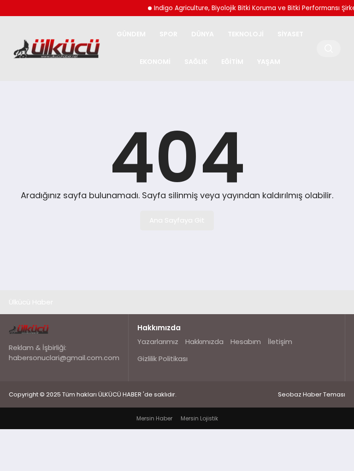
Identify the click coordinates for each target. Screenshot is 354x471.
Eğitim (232, 61)
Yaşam (268, 61)
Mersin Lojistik (199, 418)
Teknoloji (246, 34)
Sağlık (195, 61)
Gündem (131, 34)
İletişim (280, 341)
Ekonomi (155, 61)
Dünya (202, 34)
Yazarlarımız (157, 341)
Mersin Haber (154, 418)
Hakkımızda (204, 341)
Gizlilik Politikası (162, 358)
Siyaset (290, 34)
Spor (168, 34)
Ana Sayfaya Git (177, 220)
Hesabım (245, 341)
